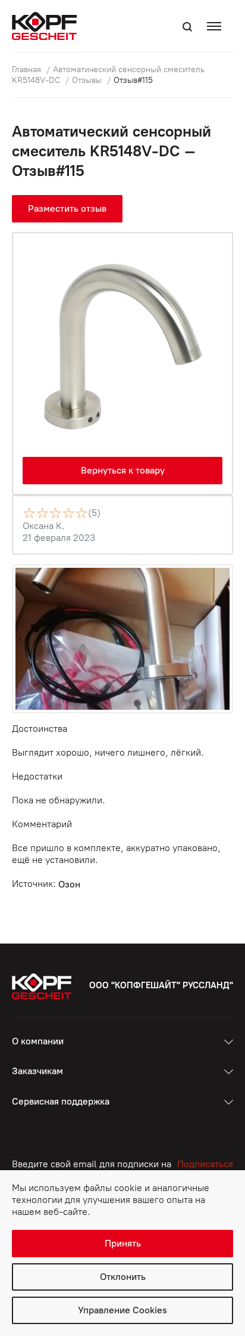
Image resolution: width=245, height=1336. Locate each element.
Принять (123, 1243)
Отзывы (88, 80)
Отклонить (123, 1276)
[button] (217, 26)
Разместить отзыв (67, 208)
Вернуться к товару (123, 470)
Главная (27, 69)
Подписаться (205, 1164)
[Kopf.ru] (47, 26)
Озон (69, 884)
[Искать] (187, 27)
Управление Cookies (122, 1310)
